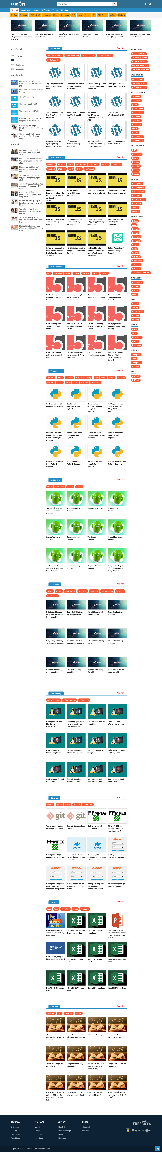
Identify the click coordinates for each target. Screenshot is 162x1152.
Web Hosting (56, 693)
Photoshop (84, 909)
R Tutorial (69, 378)
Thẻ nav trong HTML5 (28, 104)
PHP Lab (135, 380)
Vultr (17, 60)
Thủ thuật (46, 10)
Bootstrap (65, 15)
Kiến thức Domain (53, 700)
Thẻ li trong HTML (26, 97)
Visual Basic (95, 382)
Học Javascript (64, 1130)
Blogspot (104, 273)
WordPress (25, 10)
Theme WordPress (72, 55)
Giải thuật (23, 15)
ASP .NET (50, 378)
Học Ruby (121, 378)
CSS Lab (135, 376)
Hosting (36, 10)
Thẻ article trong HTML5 (29, 111)
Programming (56, 371)
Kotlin (68, 382)
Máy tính (38, 1126)
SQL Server (102, 15)
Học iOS (70, 487)
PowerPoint (65, 909)
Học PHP (62, 1126)
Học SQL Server (107, 591)
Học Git (59, 804)
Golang (75, 382)
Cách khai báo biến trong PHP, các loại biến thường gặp (30, 83)
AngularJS (61, 164)
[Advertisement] (27, 269)
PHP (73, 15)
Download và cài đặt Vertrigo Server (31, 90)
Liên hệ (14, 1130)
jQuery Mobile (81, 164)
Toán (59, 1013)
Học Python (63, 1134)
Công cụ (54, 798)
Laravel (67, 273)
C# (94, 15)
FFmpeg (50, 804)
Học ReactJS (89, 169)
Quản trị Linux (84, 700)
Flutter (49, 487)
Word (56, 909)
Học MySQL (94, 591)
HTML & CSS (93, 164)
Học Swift (50, 382)
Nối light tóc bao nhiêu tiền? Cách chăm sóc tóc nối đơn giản (30, 160)
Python (87, 15)
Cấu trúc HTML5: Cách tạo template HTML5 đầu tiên (30, 119)
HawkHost (19, 69)
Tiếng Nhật (68, 1013)
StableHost (19, 64)
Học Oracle (120, 591)
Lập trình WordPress (105, 55)
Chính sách (15, 1134)
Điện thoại (39, 1134)
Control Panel (87, 804)
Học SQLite (83, 591)
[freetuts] (28, 3)
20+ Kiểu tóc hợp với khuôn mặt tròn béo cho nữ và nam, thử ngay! (31, 219)
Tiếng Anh (51, 1013)
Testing (67, 804)
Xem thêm (121, 48)
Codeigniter (58, 273)
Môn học (64, 10)
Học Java (62, 1138)
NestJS (79, 169)
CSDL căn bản (70, 591)
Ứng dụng (39, 1138)
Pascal (103, 378)
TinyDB (49, 591)
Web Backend (56, 266)
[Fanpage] (146, 4)
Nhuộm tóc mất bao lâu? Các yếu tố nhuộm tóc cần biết (30, 169)
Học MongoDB (52, 596)
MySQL (113, 15)
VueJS (71, 169)
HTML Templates (53, 60)
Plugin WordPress (88, 55)
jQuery (56, 15)
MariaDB (59, 591)
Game (37, 1130)
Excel (49, 909)
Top (157, 1148)
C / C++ (14, 15)
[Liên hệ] (150, 4)
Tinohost (18, 55)
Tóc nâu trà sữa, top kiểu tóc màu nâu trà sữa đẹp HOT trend (31, 186)
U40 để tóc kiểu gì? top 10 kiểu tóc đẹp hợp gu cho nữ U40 (30, 202)
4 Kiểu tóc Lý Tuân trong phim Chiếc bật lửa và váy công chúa (30, 194)
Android (79, 487)
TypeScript (51, 169)
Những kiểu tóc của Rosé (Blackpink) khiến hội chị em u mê (31, 228)
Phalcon (76, 273)
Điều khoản (15, 1138)
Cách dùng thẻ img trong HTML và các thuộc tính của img (31, 127)
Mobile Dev (55, 480)
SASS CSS (62, 169)
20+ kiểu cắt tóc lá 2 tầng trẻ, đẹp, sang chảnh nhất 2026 (29, 152)
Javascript (47, 15)
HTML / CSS (35, 15)
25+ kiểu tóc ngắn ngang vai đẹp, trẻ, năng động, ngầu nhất (30, 177)
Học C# (111, 378)
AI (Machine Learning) (83, 378)
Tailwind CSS (116, 164)
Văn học (78, 1013)
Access (75, 909)
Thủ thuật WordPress (54, 55)
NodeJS (121, 15)
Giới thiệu (15, 1126)
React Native (59, 487)
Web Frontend (57, 157)
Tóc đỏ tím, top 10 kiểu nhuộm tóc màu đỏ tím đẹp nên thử (30, 211)
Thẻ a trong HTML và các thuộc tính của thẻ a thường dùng (30, 136)
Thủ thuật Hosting (69, 700)
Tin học (55, 10)
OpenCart (86, 273)
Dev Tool (77, 804)
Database (55, 584)
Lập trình (14, 10)
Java (80, 15)
